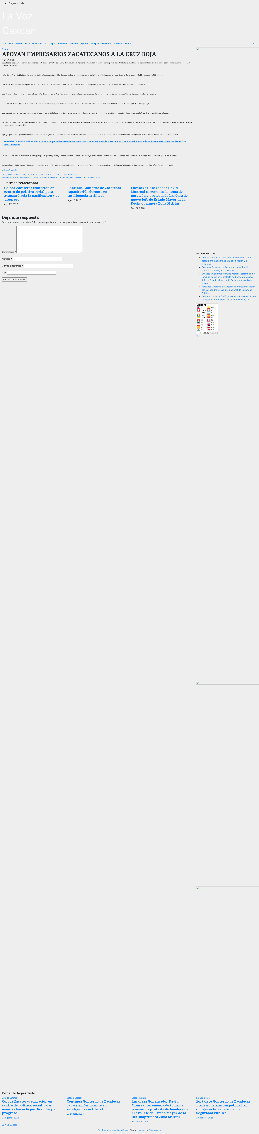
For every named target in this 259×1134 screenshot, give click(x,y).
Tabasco (74, 43)
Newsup (141, 1130)
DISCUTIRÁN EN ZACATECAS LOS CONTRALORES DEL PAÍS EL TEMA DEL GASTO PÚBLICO (39, 175)
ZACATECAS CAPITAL (36, 43)
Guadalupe (62, 43)
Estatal (5, 49)
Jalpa (52, 43)
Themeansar (155, 1130)
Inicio (10, 43)
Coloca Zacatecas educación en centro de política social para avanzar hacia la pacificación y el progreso (31, 194)
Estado (19, 43)
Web (4, 272)
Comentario (9, 252)
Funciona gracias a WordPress (113, 1130)
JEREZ (128, 43)
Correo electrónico (12, 265)
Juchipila (94, 43)
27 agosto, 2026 (10, 1117)
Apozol (84, 43)
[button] (5, 43)
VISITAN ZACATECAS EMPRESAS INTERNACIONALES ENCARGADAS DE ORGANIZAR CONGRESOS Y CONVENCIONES (51, 177)
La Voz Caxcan (9, 1124)
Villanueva (106, 43)
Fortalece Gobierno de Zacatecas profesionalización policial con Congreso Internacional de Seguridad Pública (228, 289)
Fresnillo (117, 43)
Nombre (7, 258)
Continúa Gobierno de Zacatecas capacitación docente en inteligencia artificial (94, 192)
